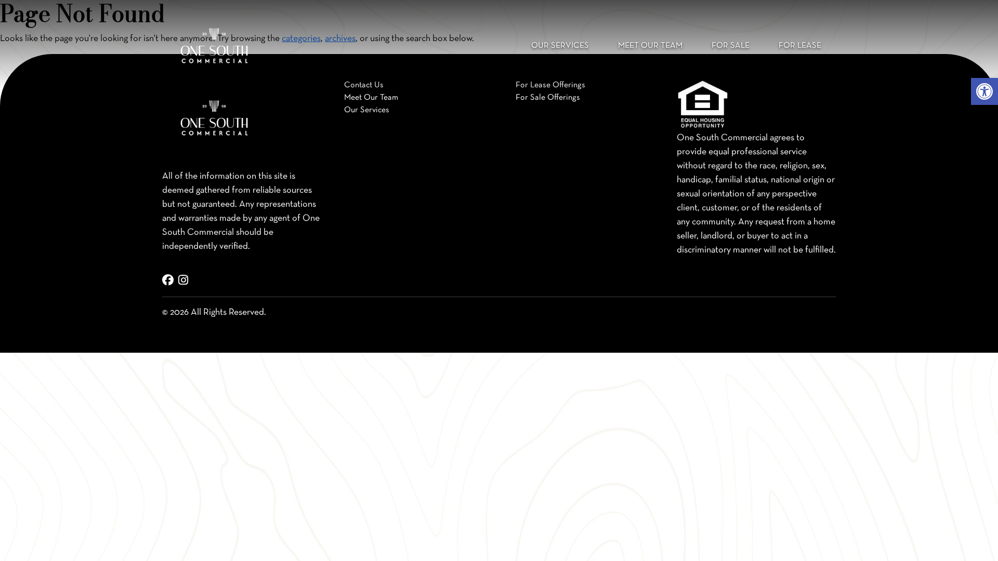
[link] (984, 91)
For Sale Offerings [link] (548, 97)
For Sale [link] (731, 45)
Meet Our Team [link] (650, 45)
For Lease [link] (800, 45)
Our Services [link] (560, 45)
